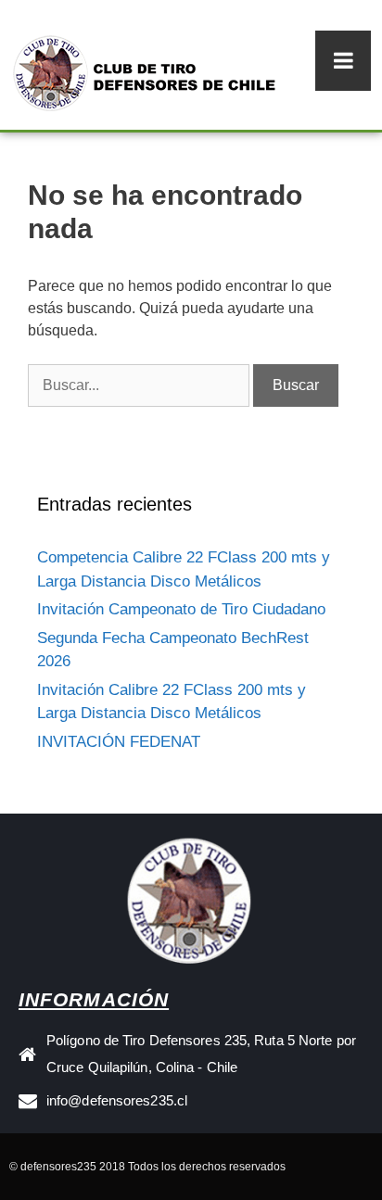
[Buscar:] (140, 385)
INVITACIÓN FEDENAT (118, 742)
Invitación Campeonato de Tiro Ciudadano (181, 609)
